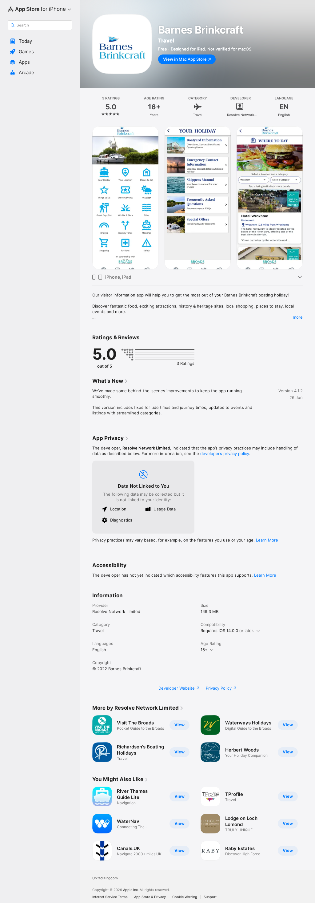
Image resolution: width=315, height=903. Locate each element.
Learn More (267, 540)
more (298, 317)
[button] (40, 41)
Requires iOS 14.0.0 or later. (227, 630)
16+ (204, 649)
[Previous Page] (86, 107)
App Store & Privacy (150, 897)
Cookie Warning (184, 897)
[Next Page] (309, 107)
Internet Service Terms (110, 897)
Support (210, 897)
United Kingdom (105, 878)
